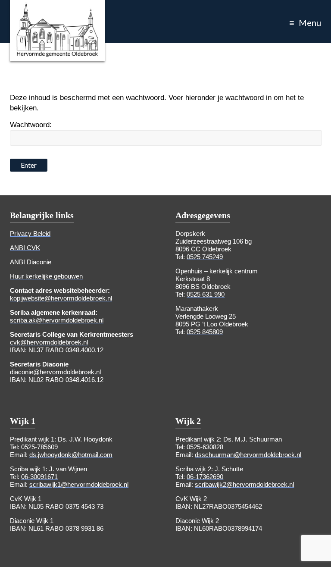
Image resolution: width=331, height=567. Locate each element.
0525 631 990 (206, 294)
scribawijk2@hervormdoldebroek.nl (244, 484)
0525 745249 (205, 256)
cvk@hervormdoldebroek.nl (49, 342)
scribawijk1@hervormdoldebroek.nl (78, 484)
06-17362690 (205, 476)
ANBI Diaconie (30, 262)
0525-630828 (205, 447)
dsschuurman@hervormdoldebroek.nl (248, 454)
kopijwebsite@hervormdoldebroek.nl (61, 298)
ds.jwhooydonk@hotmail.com (70, 454)
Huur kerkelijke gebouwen (46, 276)
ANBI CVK (25, 247)
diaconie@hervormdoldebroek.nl (55, 372)
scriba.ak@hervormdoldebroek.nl (56, 320)
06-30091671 (39, 476)
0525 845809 (205, 331)
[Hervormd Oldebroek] (57, 6)
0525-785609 (39, 447)
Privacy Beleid (30, 233)
